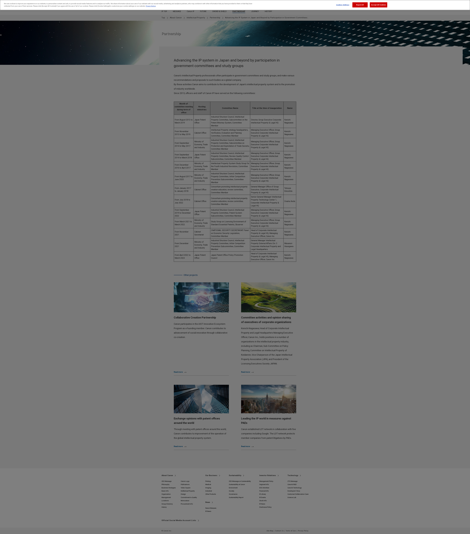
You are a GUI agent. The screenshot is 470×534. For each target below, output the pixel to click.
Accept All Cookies (378, 5)
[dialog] (235, 5)
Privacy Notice (151, 6)
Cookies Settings (342, 5)
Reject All (360, 5)
